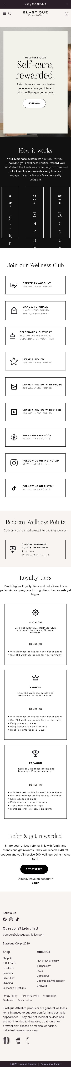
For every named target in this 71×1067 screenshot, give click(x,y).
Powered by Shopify (51, 1064)
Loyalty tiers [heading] (35, 577)
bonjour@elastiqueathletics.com (23, 934)
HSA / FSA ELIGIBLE (35, 4)
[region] (35, 4)
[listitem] (35, 285)
